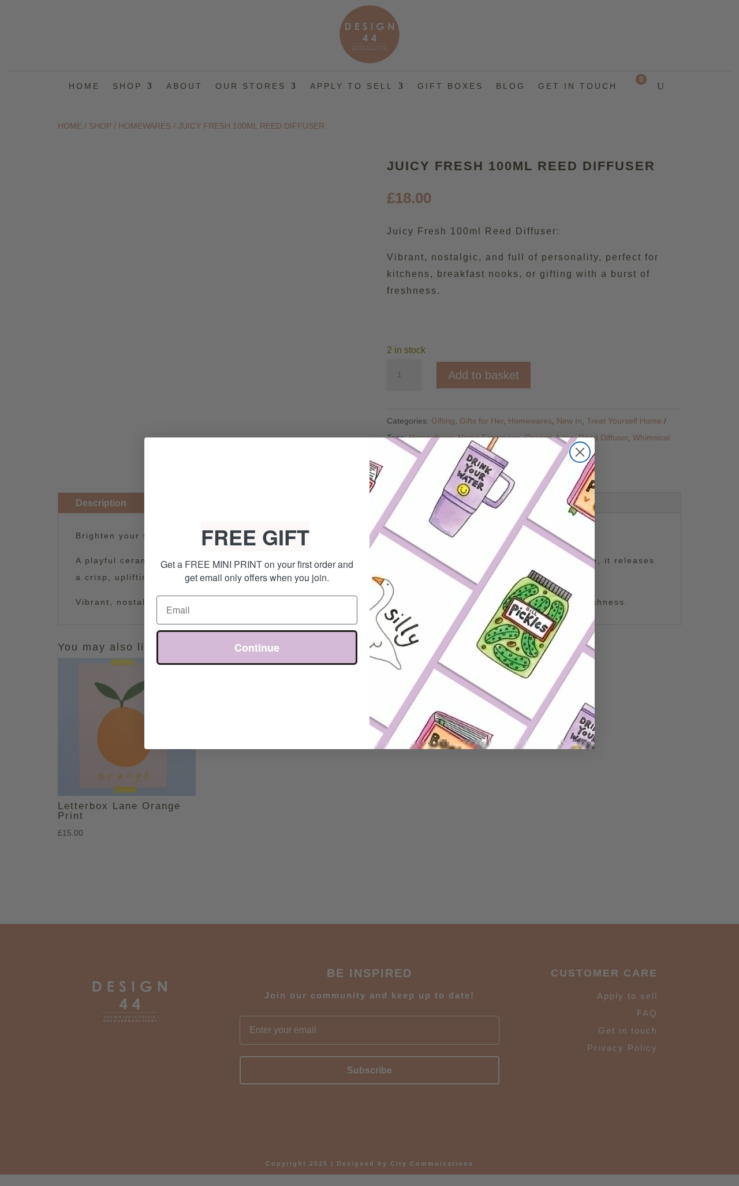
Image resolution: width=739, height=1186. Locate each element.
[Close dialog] (580, 452)
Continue (257, 649)
